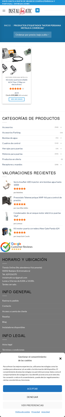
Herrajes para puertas (12, 148)
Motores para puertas (12, 154)
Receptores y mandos (12, 164)
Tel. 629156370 (9, 274)
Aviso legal (45, 412)
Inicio (7, 25)
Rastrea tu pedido (10, 300)
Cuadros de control (11, 143)
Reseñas (6, 316)
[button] (60, 358)
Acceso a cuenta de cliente (14, 311)
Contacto (6, 306)
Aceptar (32, 388)
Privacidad (35, 412)
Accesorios (7, 127)
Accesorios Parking (11, 132)
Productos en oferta (11, 159)
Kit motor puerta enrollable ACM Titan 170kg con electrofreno (16, 82)
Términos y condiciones (13, 349)
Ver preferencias (32, 405)
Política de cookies (22, 412)
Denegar (32, 397)
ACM (17, 93)
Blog (4, 322)
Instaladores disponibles (13, 327)
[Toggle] (61, 127)
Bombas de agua (9, 138)
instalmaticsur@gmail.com (14, 277)
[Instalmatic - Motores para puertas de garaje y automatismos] (20, 11)
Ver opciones (16, 99)
